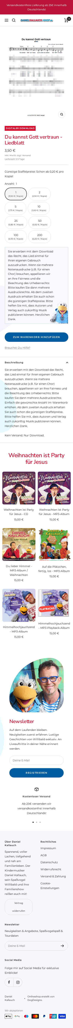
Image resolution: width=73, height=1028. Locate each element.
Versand (26, 155)
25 (15, 222)
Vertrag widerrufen (18, 907)
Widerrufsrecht (50, 869)
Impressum (48, 848)
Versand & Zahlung (53, 876)
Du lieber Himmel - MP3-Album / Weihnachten (19, 570)
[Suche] (14, 20)
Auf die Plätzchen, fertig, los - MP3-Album (54, 569)
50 (39, 222)
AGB (43, 855)
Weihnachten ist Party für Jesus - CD (19, 512)
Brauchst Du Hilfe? (17, 347)
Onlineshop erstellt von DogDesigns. (41, 998)
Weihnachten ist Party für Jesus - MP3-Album (54, 512)
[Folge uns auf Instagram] (17, 982)
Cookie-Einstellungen (49, 886)
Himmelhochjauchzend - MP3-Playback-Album (54, 626)
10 (39, 208)
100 (15, 236)
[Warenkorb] (66, 20)
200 (39, 236)
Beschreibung (14, 362)
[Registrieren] (62, 945)
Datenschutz (49, 862)
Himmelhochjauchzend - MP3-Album (19, 629)
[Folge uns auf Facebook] (9, 982)
